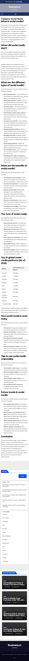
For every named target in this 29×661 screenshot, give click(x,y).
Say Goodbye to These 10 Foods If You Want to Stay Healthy (13, 584)
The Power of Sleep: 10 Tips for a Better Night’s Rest (14, 630)
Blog (3, 525)
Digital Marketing (6, 536)
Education (4, 539)
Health (4, 550)
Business (4, 528)
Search (4, 471)
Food (3, 546)
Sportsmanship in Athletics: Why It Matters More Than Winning (14, 615)
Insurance (4, 554)
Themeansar (24, 654)
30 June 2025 (7, 602)
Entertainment (5, 543)
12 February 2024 (8, 633)
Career (4, 532)
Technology (5, 561)
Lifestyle (4, 557)
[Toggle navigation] (15, 14)
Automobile (5, 521)
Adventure (4, 514)
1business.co (14, 7)
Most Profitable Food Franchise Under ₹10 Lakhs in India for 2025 (14, 600)
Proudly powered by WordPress (8, 654)
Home (14, 657)
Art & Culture (5, 517)
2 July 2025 (7, 586)
